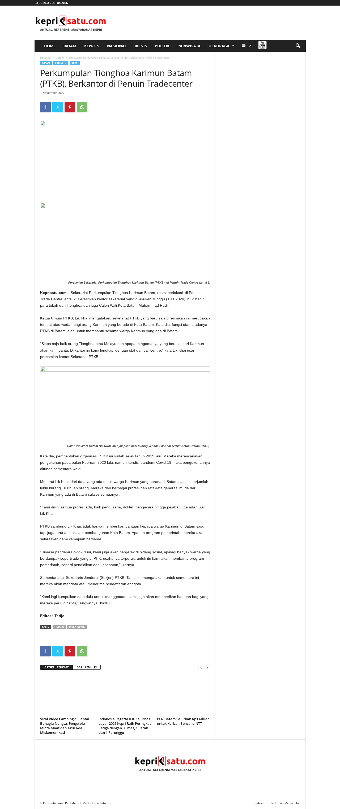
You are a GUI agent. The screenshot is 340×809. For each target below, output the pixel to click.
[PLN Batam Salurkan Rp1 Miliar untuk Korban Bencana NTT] (183, 695)
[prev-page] (201, 667)
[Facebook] (45, 107)
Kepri (89, 45)
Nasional (117, 45)
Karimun (60, 63)
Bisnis (141, 45)
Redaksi (259, 803)
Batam (69, 45)
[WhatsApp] (82, 107)
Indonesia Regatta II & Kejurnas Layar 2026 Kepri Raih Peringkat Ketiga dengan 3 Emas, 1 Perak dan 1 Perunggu (125, 726)
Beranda (45, 58)
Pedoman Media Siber (285, 803)
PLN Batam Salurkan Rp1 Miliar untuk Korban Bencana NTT (183, 721)
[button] (298, 46)
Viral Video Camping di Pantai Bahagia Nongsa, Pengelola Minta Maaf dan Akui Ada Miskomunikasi (64, 726)
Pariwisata (189, 45)
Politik (162, 45)
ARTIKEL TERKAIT (56, 667)
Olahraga (219, 45)
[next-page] (207, 667)
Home (50, 45)
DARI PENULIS (86, 667)
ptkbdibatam (77, 627)
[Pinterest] (70, 107)
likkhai (59, 627)
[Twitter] (57, 107)
